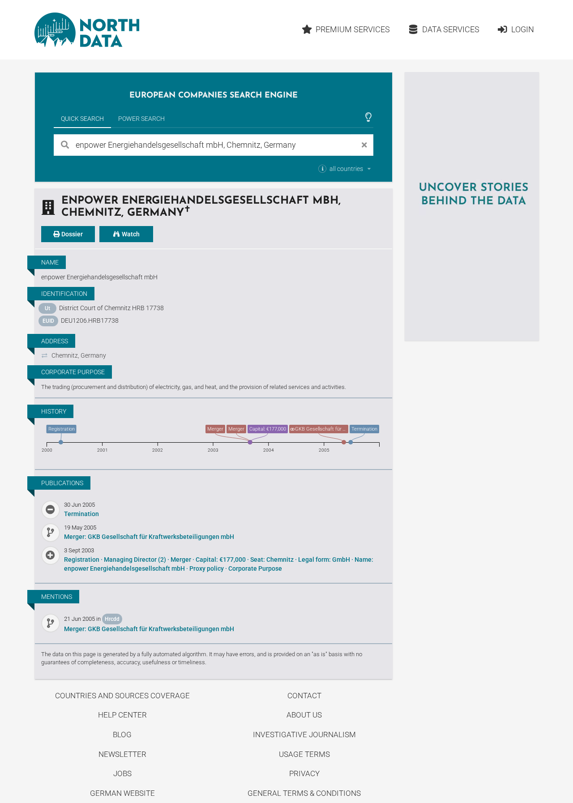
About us (304, 714)
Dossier (71, 234)
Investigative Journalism (304, 734)
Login (522, 29)
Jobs (122, 773)
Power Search (141, 118)
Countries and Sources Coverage (122, 695)
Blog (122, 734)
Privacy (304, 773)
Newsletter (122, 754)
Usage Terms (304, 754)
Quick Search (82, 118)
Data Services (450, 29)
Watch (130, 234)
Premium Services (353, 29)
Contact (304, 695)
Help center (122, 714)
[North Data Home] (86, 30)
